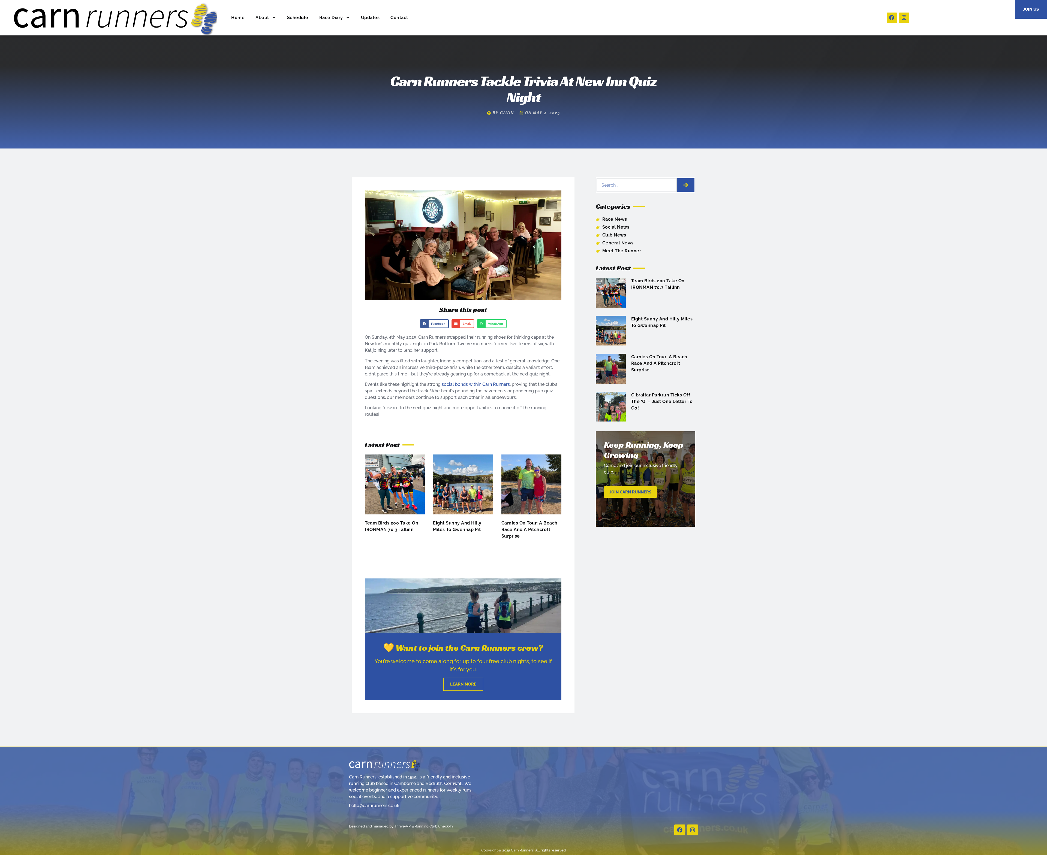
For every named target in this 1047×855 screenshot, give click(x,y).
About (262, 17)
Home (238, 17)
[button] (434, 323)
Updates (370, 17)
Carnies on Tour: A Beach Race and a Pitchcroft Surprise (529, 529)
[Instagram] (904, 18)
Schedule (297, 17)
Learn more (463, 684)
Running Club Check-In (434, 826)
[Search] (685, 185)
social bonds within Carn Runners (476, 384)
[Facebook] (892, 18)
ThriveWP (402, 826)
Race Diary (331, 17)
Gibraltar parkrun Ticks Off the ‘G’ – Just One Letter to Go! (662, 401)
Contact (399, 17)
